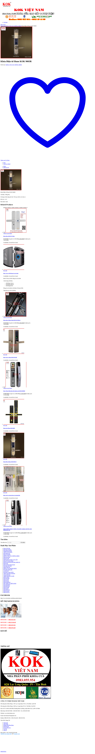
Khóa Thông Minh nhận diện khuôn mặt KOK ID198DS (14, 391)
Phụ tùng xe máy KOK (8, 572)
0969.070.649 (11, 628)
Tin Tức (5, 729)
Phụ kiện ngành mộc (7, 569)
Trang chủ (3, 26)
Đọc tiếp (5, 270)
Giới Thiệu (5, 724)
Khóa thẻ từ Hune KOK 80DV (9, 428)
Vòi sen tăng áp (6, 574)
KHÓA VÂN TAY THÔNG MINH (13, 26)
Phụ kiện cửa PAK (7, 566)
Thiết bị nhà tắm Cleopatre (9, 573)
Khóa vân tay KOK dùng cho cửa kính (10, 273)
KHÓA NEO (6, 577)
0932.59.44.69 (12, 622)
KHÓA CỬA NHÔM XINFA (10, 568)
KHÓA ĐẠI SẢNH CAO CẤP (10, 559)
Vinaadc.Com (17, 733)
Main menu (3, 24)
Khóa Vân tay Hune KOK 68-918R (10, 357)
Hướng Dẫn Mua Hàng (8, 725)
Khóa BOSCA (6, 589)
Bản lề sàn (5, 563)
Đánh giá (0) (6, 167)
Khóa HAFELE (6, 582)
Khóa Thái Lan (6, 567)
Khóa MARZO (6, 584)
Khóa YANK (6, 587)
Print (4, 162)
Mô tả (4, 166)
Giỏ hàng (5, 22)
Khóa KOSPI (6, 578)
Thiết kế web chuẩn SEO (6, 733)
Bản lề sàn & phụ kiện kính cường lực (11, 562)
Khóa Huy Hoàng (7, 549)
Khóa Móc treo (6, 553)
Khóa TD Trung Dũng (8, 561)
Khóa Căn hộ (6, 591)
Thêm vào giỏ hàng (7, 233)
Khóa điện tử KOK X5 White (9, 236)
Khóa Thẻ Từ (6, 592)
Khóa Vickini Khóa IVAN (9, 564)
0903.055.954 (11, 625)
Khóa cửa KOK (6, 554)
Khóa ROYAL (6, 586)
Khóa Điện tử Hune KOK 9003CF (9, 461)
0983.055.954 (11, 619)
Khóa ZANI (6, 579)
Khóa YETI (6, 588)
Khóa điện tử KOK (7, 551)
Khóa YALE (6, 581)
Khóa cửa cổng (6, 557)
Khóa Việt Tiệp (6, 548)
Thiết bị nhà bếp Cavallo (8, 576)
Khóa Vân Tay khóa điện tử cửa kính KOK (11, 495)
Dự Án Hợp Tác (7, 727)
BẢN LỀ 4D (6, 558)
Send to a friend (6, 164)
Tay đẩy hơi (6, 571)
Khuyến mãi (6, 726)
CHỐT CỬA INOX (7, 552)
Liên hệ (5, 730)
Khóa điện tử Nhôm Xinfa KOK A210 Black (11, 320)
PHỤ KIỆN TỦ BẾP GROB (9, 583)
